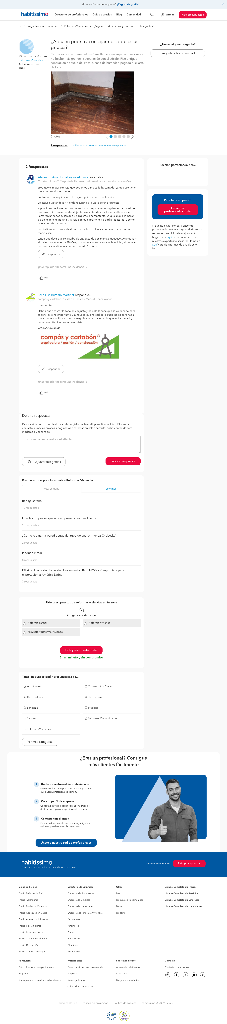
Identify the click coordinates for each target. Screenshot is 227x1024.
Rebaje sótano (32, 501)
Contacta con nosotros (177, 967)
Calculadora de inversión (80, 986)
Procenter (121, 913)
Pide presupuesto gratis (81, 650)
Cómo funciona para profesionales (85, 967)
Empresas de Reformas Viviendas (85, 913)
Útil (46, 278)
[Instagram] (168, 975)
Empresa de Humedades (80, 906)
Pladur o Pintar (32, 553)
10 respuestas (30, 508)
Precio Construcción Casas (33, 913)
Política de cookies (125, 1003)
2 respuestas (59, 145)
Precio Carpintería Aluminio (33, 939)
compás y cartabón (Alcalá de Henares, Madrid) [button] (67, 299)
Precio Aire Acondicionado (33, 919)
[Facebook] (177, 975)
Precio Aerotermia (28, 900)
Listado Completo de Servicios (181, 893)
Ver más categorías (40, 741)
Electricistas (73, 939)
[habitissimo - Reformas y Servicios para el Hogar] (35, 14)
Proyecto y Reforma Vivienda (45, 632)
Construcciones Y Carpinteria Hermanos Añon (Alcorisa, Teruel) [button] (76, 181)
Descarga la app (76, 980)
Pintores (71, 932)
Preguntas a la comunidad (42, 26)
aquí (169, 237)
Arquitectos (73, 952)
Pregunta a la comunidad (178, 53)
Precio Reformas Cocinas (32, 932)
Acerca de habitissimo (128, 967)
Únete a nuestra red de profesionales (66, 842)
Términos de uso (67, 1003)
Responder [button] (53, 254)
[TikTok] (203, 975)
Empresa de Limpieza (78, 900)
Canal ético (122, 973)
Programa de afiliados (127, 980)
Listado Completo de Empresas (182, 900)
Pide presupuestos (192, 15)
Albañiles (72, 945)
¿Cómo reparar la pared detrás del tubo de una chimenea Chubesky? (69, 535)
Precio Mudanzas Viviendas (33, 906)
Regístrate (24, 973)
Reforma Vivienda (100, 623)
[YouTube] (194, 975)
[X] (185, 975)
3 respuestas (29, 581)
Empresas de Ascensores (80, 893)
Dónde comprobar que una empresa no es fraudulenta (59, 518)
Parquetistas (73, 919)
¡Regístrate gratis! (128, 4)
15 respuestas (30, 525)
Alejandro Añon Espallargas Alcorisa (63, 177)
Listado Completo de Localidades (183, 906)
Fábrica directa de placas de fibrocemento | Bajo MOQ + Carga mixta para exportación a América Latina (73, 572)
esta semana (51, 489)
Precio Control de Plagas (32, 952)
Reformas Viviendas (76, 26)
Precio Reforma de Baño (32, 893)
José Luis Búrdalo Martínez (56, 295)
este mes (111, 489)
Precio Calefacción (29, 945)
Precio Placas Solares (30, 926)
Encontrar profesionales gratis (177, 210)
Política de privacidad (95, 1003)
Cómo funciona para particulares (36, 967)
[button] (26, 46)
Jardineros (73, 926)
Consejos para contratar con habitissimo (40, 980)
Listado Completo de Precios (180, 887)
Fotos (119, 906)
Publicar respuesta (123, 461)
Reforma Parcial (37, 623)
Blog (118, 893)
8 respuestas (29, 560)
